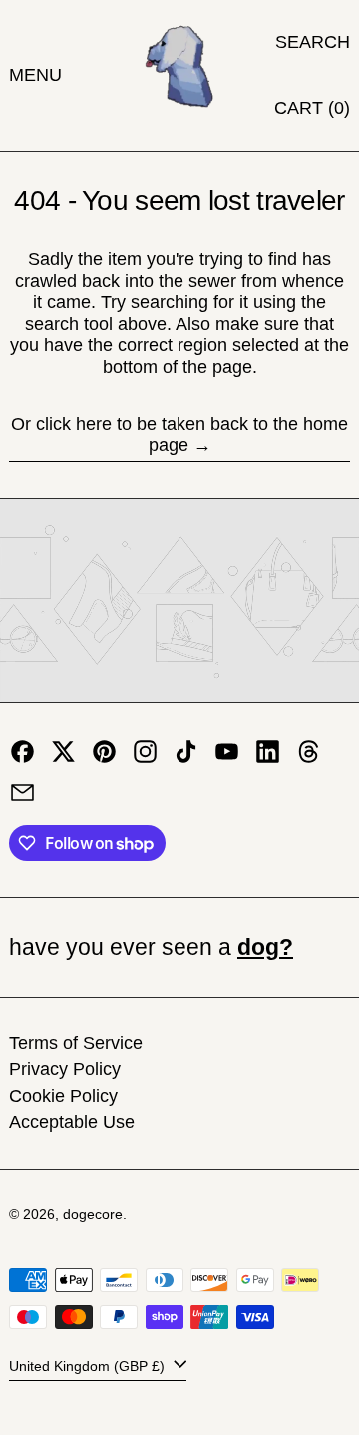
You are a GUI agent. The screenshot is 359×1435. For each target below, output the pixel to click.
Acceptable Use (72, 1122)
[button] (312, 43)
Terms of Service (76, 1043)
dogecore (93, 1214)
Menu (35, 75)
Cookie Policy (63, 1096)
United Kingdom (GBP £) (89, 1366)
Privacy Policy (65, 1069)
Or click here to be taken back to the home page (179, 434)
